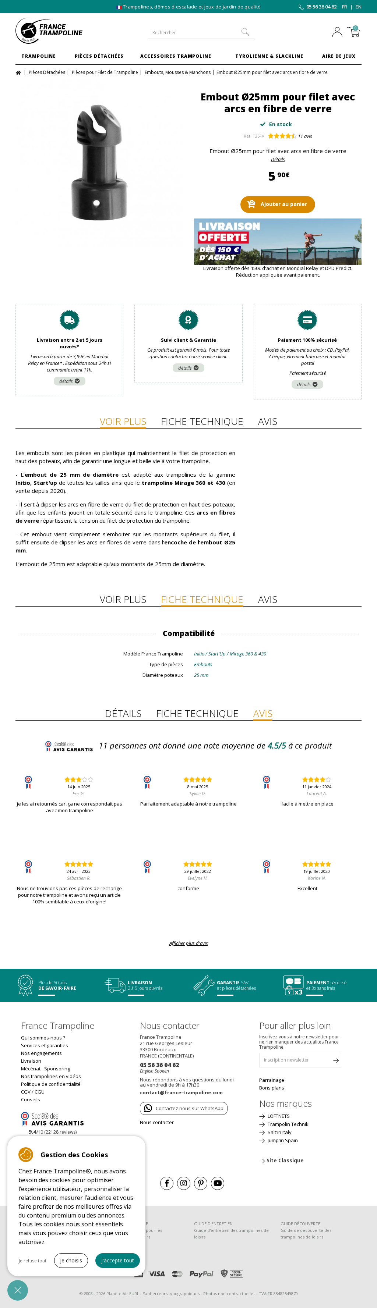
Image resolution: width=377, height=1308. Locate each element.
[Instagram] (183, 1183)
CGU (40, 1091)
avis (305, 136)
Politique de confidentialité (51, 1084)
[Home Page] (19, 72)
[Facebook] (166, 1183)
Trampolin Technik (288, 1124)
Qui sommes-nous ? (43, 1037)
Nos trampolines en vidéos (51, 1076)
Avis (267, 421)
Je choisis (71, 1260)
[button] (17, 1290)
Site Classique (285, 1160)
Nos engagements (41, 1053)
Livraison (31, 1061)
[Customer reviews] (52, 1118)
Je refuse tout (32, 1261)
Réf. (247, 136)
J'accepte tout (117, 1260)
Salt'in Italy (279, 1132)
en (359, 6)
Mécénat (30, 1068)
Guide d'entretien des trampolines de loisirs (231, 1233)
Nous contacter (157, 1122)
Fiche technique (202, 421)
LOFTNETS (278, 1116)
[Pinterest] (200, 1183)
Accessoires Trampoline (175, 56)
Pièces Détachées (99, 56)
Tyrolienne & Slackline (269, 56)
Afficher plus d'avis (188, 943)
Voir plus (123, 421)
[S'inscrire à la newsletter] (335, 1062)
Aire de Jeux (339, 56)
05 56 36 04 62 (321, 6)
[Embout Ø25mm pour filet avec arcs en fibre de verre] (99, 163)
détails (66, 381)
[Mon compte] (337, 32)
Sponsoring (57, 1068)
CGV (26, 1091)
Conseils (30, 1099)
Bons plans (271, 1087)
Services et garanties (44, 1045)
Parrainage (271, 1080)
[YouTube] (217, 1183)
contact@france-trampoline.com (181, 1092)
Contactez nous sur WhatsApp (189, 1108)
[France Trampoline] (54, 31)
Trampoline (38, 56)
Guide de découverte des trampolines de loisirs (306, 1233)
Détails (278, 159)
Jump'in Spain (282, 1140)
